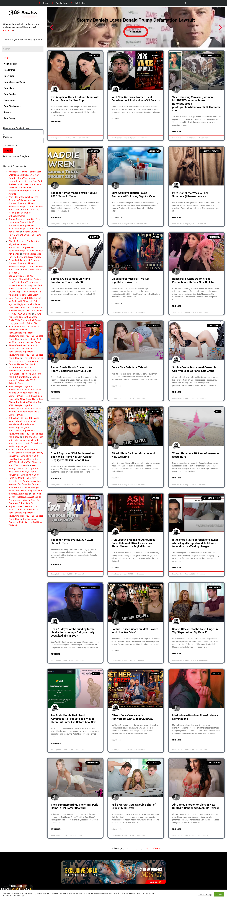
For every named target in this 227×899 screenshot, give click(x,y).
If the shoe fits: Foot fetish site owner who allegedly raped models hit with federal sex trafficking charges (195, 543)
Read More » (56, 121)
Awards (7, 112)
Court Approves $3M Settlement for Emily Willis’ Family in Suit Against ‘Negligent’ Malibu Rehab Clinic (73, 456)
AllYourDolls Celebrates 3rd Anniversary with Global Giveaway (132, 717)
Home (7, 58)
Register (26, 156)
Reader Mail (9, 70)
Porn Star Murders (12, 106)
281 (147, 848)
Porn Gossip (9, 118)
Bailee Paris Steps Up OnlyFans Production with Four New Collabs (193, 280)
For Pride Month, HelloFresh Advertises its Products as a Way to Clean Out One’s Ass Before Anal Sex (73, 719)
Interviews (9, 76)
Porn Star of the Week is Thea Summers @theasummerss (24, 212)
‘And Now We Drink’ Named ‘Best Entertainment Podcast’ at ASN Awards (136, 99)
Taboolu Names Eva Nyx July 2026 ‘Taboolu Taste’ (24, 380)
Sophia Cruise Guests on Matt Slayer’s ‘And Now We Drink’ (25, 522)
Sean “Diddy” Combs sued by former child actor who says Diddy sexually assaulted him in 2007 (73, 632)
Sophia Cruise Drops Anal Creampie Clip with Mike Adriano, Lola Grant (25, 291)
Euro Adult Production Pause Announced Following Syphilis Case (133, 194)
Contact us (8, 30)
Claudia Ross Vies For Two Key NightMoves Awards (130, 280)
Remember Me (11, 146)
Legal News (9, 100)
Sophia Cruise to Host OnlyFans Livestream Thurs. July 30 (25, 234)
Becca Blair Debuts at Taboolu (130, 367)
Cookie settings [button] (205, 894)
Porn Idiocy (9, 88)
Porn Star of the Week (14, 82)
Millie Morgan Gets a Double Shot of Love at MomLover (134, 806)
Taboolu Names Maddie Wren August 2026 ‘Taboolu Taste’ (74, 194)
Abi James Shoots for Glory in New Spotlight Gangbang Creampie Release (195, 806)
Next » (156, 848)
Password (7, 137)
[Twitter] (185, 3)
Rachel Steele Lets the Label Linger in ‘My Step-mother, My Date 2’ (195, 630)
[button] (51, 27)
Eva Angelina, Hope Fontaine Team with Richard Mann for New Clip (75, 99)
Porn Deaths (10, 94)
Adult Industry (10, 64)
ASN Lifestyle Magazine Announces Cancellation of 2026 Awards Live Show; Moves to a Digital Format (133, 543)
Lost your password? (12, 156)
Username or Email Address (16, 128)
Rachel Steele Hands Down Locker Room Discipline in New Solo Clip (72, 369)
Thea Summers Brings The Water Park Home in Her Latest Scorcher (74, 806)
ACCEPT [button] (218, 894)
